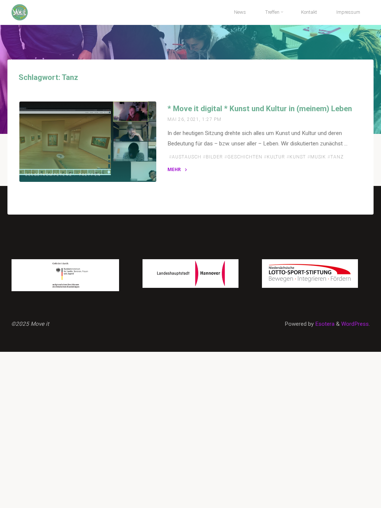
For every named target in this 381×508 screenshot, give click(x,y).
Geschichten (244, 156)
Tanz (337, 156)
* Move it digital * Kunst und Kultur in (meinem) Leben (259, 108)
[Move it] (19, 12)
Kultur (276, 156)
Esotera (324, 324)
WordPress (355, 324)
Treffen (90, 175)
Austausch (186, 156)
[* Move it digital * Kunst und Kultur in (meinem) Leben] (87, 142)
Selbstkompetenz (49, 175)
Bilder (214, 156)
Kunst (297, 156)
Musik (318, 156)
